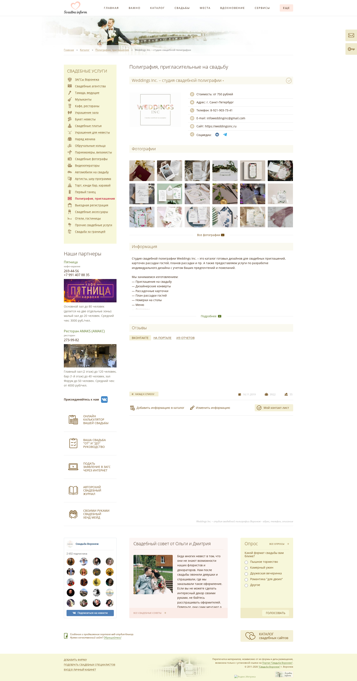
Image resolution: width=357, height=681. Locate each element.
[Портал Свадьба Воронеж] (75, 7)
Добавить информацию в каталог (160, 408)
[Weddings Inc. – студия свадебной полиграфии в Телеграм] (225, 134)
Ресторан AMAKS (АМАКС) (84, 331)
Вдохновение (232, 8)
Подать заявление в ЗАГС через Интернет (97, 467)
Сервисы (262, 8)
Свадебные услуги (87, 71)
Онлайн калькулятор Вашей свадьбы (95, 419)
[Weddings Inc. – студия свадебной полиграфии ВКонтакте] (217, 134)
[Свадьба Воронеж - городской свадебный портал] (284, 676)
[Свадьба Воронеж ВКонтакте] (104, 399)
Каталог (157, 8)
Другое (255, 584)
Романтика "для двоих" (266, 579)
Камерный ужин (261, 567)
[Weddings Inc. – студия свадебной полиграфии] (142, 170)
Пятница (71, 262)
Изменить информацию (213, 408)
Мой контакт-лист (276, 408)
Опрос (251, 543)
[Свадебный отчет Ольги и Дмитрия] (153, 574)
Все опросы (276, 544)
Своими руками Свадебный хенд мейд (96, 514)
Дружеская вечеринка (266, 573)
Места (205, 8)
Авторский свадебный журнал (92, 490)
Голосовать (275, 613)
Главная (111, 8)
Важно (134, 8)
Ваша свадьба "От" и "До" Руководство (94, 443)
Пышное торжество (264, 561)
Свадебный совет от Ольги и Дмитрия (172, 543)
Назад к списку (144, 394)
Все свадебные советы (147, 612)
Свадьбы (182, 8)
